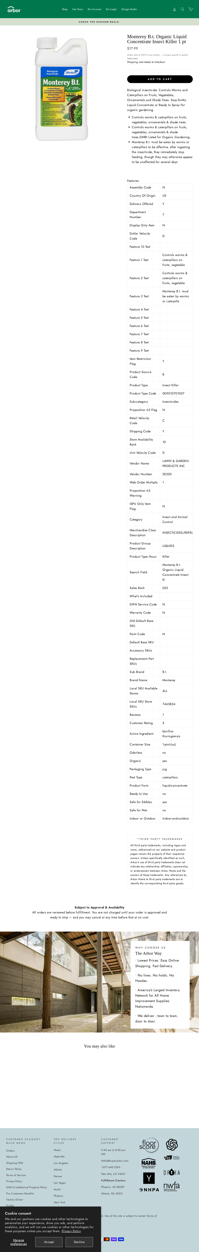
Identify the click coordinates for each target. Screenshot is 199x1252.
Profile (10, 1206)
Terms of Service (16, 1175)
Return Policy (14, 1169)
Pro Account (94, 9)
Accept (49, 1242)
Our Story (77, 9)
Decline (79, 1242)
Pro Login (111, 9)
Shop (65, 9)
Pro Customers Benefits (20, 1193)
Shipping (132, 62)
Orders (10, 1150)
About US (11, 1157)
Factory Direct (14, 1199)
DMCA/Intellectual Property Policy (26, 1187)
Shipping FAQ (14, 1163)
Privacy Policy (71, 1231)
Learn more (132, 58)
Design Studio (129, 9)
